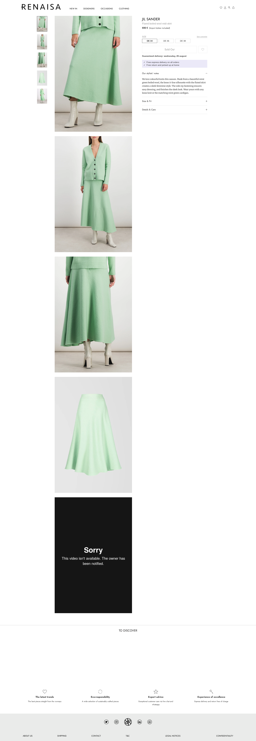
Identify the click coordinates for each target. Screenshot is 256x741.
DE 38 (183, 41)
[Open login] (225, 7)
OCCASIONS (107, 8)
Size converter (202, 36)
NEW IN (73, 8)
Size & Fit (146, 101)
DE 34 (150, 41)
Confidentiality (224, 735)
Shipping (62, 735)
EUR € (209, 7)
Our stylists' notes (150, 73)
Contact (96, 735)
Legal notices (172, 735)
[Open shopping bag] (233, 7)
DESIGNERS (89, 8)
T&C (128, 735)
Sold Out (169, 49)
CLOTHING (124, 8)
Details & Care (149, 109)
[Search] (229, 7)
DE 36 (166, 41)
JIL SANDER (151, 19)
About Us (27, 735)
